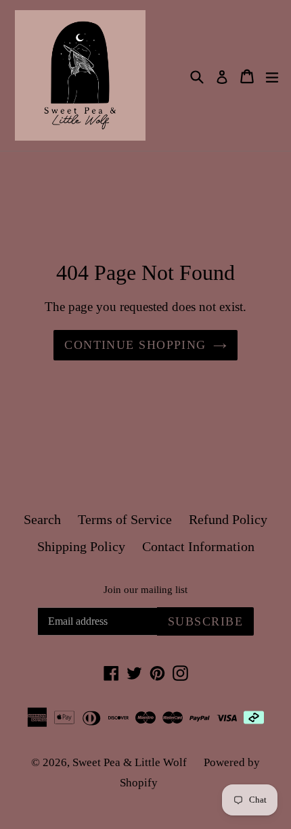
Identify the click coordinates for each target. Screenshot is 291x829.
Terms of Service (125, 519)
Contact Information (198, 546)
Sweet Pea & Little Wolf (129, 762)
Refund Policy (228, 519)
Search (42, 519)
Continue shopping (135, 345)
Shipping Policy (81, 546)
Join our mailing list (145, 589)
